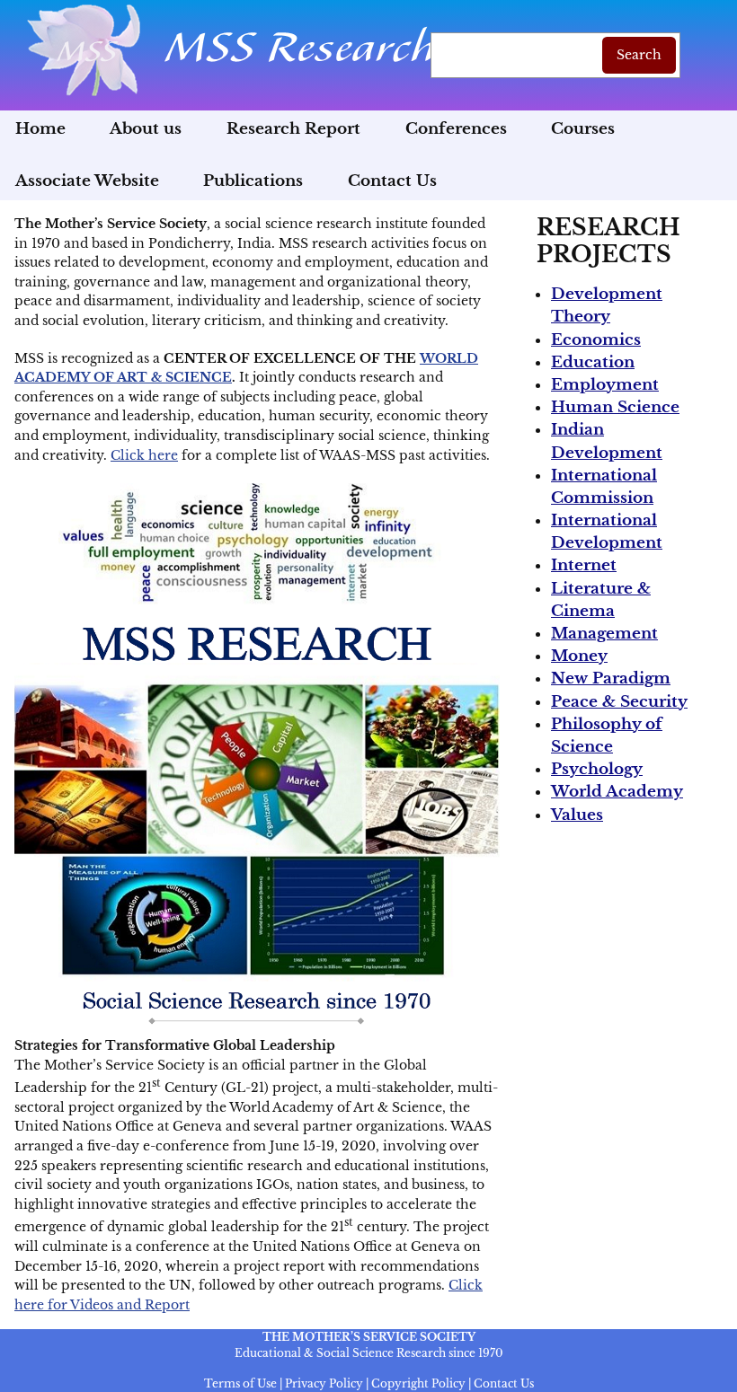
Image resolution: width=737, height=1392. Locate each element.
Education (593, 362)
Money (579, 656)
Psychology (597, 769)
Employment (605, 384)
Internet (584, 565)
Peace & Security (619, 701)
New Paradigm (610, 678)
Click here (144, 455)
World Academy (617, 791)
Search (639, 55)
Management (604, 633)
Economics (596, 339)
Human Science (615, 407)
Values (577, 815)
